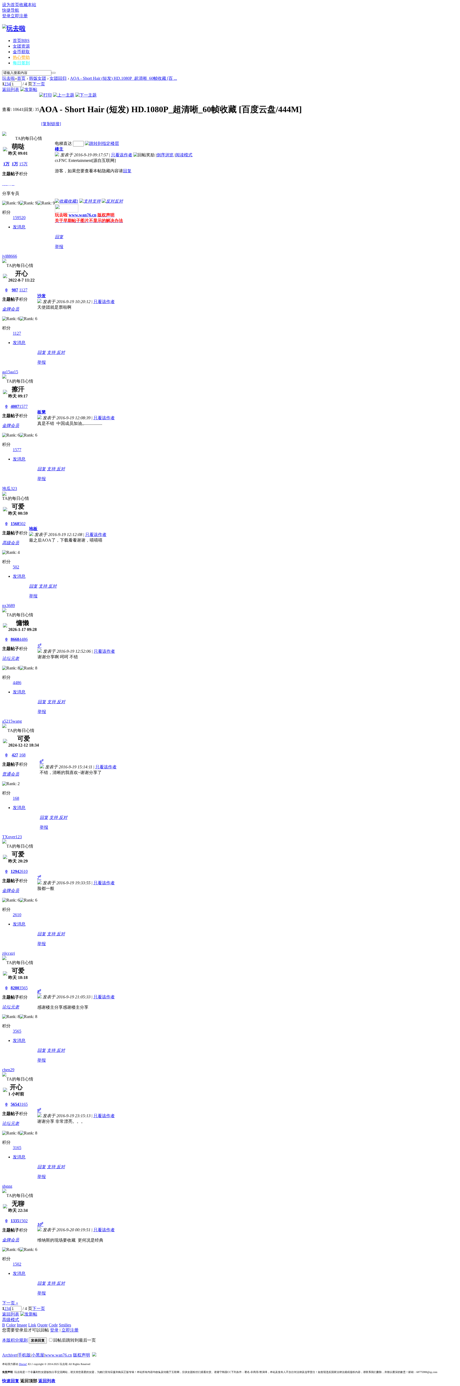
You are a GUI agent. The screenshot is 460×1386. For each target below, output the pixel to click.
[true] (53, 73)
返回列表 (10, 89)
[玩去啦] (14, 28)
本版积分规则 (15, 1340)
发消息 (19, 227)
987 (15, 290)
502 (22, 523)
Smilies (65, 1325)
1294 (15, 871)
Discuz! (23, 1364)
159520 (19, 217)
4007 (15, 406)
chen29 (8, 1069)
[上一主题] (63, 95)
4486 (23, 639)
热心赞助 (21, 57)
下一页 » (10, 1303)
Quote (42, 1325)
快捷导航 (10, 10)
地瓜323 (9, 488)
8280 (15, 988)
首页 (21, 40)
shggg (7, 1186)
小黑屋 (37, 1355)
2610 (23, 871)
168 (22, 755)
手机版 (24, 1355)
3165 (23, 1104)
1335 (15, 1220)
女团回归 (58, 78)
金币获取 (21, 51)
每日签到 (21, 63)
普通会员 (10, 774)
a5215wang (12, 721)
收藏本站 (27, 4)
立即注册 (19, 16)
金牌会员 (10, 309)
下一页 (38, 84)
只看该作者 (121, 155)
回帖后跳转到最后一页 (74, 1340)
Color (11, 1325)
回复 (127, 171)
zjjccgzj (8, 953)
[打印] (45, 95)
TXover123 (12, 837)
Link (32, 1325)
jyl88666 (9, 256)
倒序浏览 (165, 155)
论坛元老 (10, 658)
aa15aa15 (10, 372)
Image (22, 1325)
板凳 (41, 412)
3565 (23, 988)
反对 (60, 352)
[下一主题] (86, 95)
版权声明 (81, 1355)
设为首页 (10, 4)
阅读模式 (183, 155)
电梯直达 (63, 143)
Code (53, 1325)
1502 (23, 1220)
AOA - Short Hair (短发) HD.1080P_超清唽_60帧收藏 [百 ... (123, 78)
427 (15, 755)
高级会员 (10, 543)
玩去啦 (8, 78)
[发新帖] (28, 89)
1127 (23, 290)
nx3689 (8, 605)
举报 (59, 246)
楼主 (59, 149)
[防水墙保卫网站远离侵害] (94, 1355)
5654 (15, 1104)
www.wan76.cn (82, 215)
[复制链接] (51, 124)
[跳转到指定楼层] (102, 143)
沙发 (41, 296)
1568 (15, 523)
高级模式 (10, 1319)
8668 (15, 639)
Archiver (9, 1355)
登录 (6, 16)
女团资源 (21, 46)
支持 (51, 352)
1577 (23, 406)
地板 (33, 528)
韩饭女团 (37, 78)
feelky (7, 129)
